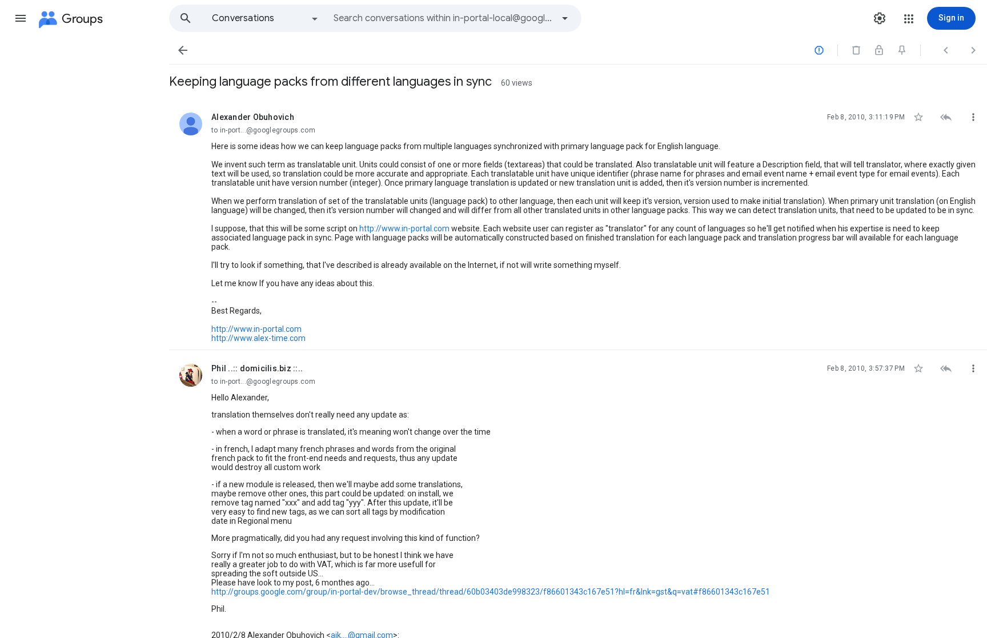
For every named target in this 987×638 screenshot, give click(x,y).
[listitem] (578, 224)
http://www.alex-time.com (258, 338)
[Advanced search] (565, 18)
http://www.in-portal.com (404, 228)
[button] (20, 18)
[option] (265, 18)
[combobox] (443, 18)
